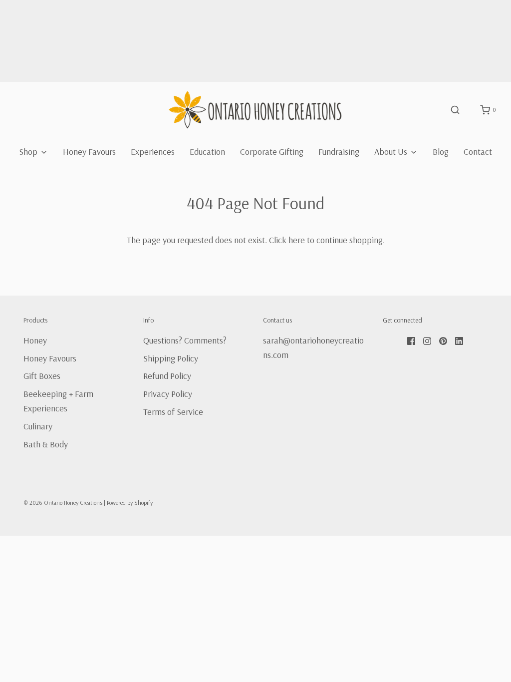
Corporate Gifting (271, 151)
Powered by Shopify (130, 502)
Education (207, 151)
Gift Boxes (41, 375)
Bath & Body (45, 444)
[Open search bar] (455, 109)
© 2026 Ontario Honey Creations (62, 502)
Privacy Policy (167, 393)
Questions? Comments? (185, 340)
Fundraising (338, 151)
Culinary (37, 426)
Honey (35, 340)
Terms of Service (173, 411)
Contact (478, 151)
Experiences (153, 151)
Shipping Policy (170, 358)
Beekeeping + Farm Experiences (58, 401)
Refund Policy (167, 375)
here (296, 240)
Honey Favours (89, 151)
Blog (441, 151)
